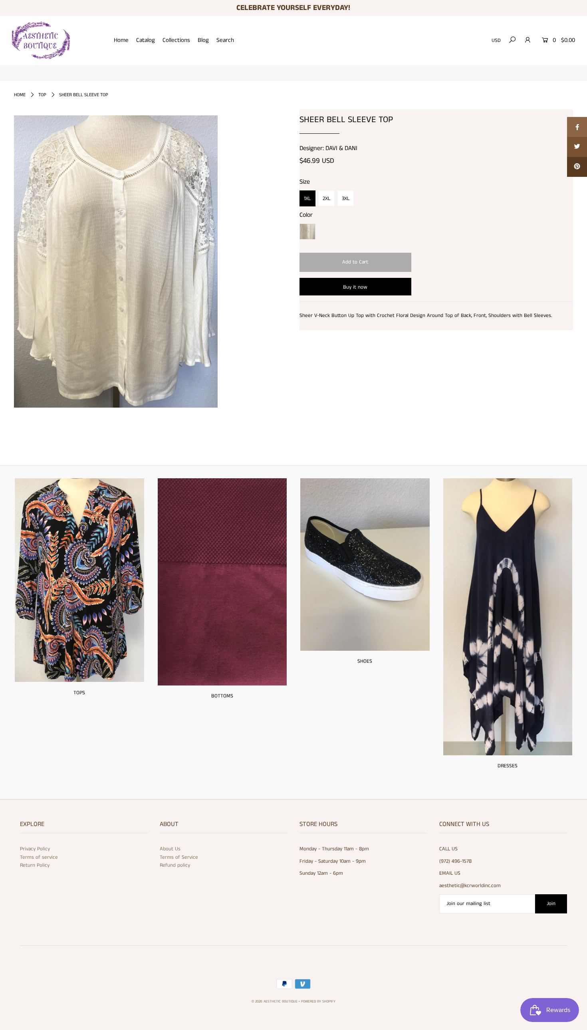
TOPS (79, 693)
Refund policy (175, 865)
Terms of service (39, 857)
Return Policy (35, 865)
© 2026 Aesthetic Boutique (274, 1001)
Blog (203, 40)
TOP (42, 94)
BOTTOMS (222, 696)
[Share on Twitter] (577, 147)
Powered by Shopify (318, 1001)
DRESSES (508, 766)
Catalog (145, 40)
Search (225, 40)
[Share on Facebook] (577, 127)
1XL (307, 198)
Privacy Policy (35, 849)
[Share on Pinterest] (577, 167)
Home (121, 40)
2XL (326, 198)
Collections (176, 40)
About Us (170, 849)
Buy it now (355, 287)
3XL (345, 198)
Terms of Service (179, 857)
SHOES (364, 661)
